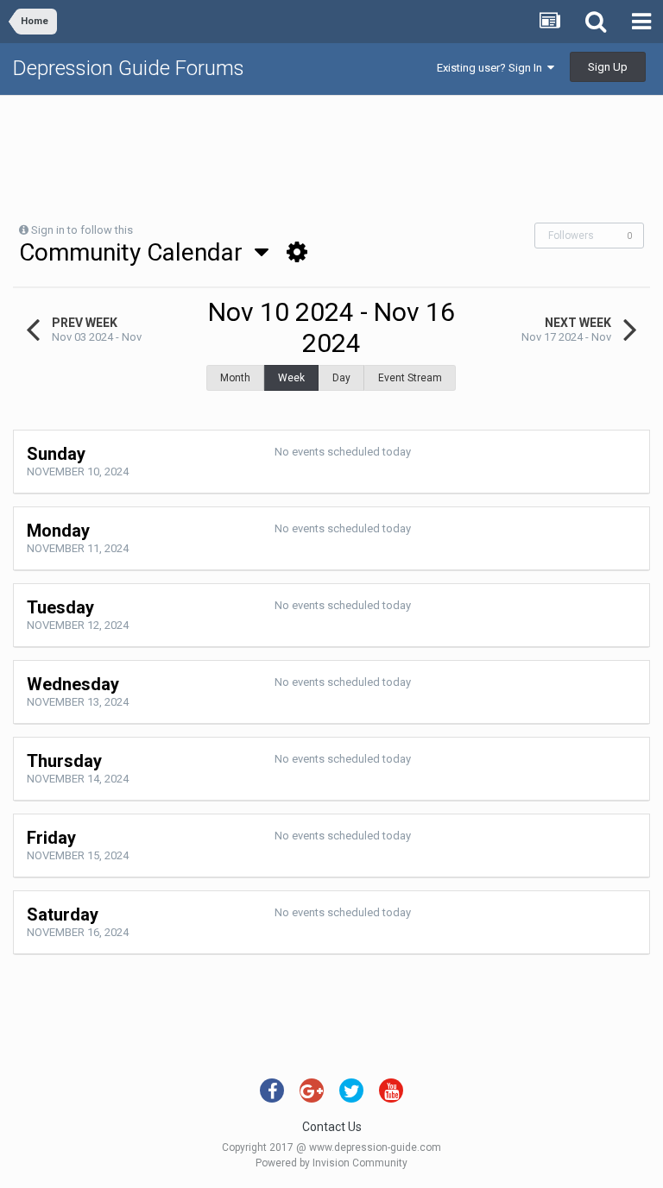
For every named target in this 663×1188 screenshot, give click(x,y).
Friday (51, 837)
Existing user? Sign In (492, 67)
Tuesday (60, 607)
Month (235, 378)
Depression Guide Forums (128, 68)
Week (291, 378)
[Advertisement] (331, 152)
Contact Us (332, 1127)
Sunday (56, 453)
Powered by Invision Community (331, 1163)
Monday (58, 530)
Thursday (64, 761)
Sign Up (608, 66)
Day (341, 378)
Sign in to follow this (82, 229)
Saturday (62, 914)
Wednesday (73, 684)
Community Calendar (137, 252)
